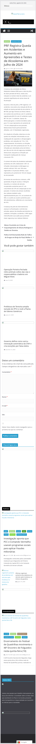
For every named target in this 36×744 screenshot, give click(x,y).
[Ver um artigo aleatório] (32, 31)
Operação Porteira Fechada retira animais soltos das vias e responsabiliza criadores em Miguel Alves (17, 273)
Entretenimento (22, 634)
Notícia (29, 531)
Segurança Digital (21, 534)
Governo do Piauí (8, 637)
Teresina (25, 637)
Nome (5, 397)
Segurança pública (16, 41)
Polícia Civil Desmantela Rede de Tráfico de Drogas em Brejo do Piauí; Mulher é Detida (18, 237)
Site (3, 415)
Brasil (5, 531)
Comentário (7, 372)
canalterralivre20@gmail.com (23, 555)
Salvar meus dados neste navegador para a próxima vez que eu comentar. (17, 428)
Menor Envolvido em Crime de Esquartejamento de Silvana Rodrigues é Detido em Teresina (18, 227)
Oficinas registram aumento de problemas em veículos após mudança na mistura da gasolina (24, 576)
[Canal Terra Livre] (4, 31)
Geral (24, 531)
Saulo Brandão (19, 68)
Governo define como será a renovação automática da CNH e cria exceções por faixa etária (17, 343)
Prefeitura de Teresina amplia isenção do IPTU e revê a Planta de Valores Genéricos (17, 309)
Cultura (6, 634)
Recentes (12, 534)
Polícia (6, 534)
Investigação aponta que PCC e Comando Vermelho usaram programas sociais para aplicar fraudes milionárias (17, 545)
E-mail (4, 406)
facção (18, 531)
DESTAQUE (7, 41)
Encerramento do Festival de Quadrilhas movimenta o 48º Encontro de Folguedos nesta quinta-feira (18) (18, 646)
